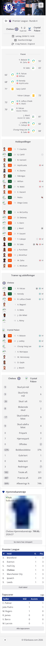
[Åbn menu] (40, 5)
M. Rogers (7, 611)
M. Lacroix (7, 623)
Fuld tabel (23, 587)
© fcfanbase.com (30, 639)
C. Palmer (7, 603)
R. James (7, 615)
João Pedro (8, 607)
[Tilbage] (6, 20)
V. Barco (6, 619)
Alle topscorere (23, 628)
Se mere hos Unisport (23, 542)
